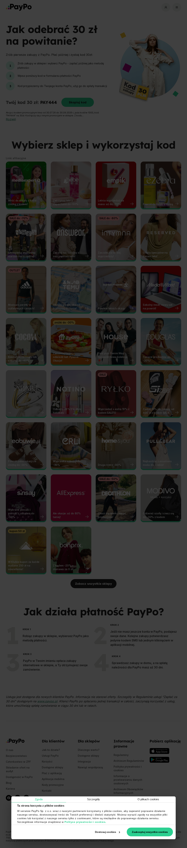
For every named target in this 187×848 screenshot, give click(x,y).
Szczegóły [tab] (93, 799)
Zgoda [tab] (39, 799)
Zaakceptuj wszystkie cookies (150, 831)
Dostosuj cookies (105, 831)
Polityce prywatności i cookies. (85, 821)
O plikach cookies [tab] (148, 799)
